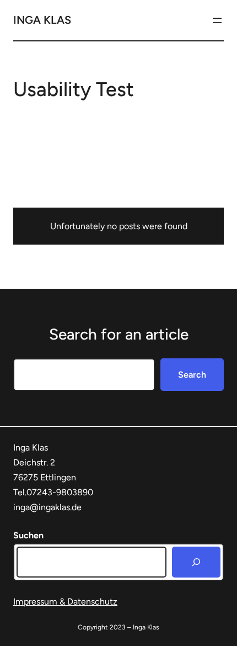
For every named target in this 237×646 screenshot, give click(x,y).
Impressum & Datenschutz (65, 601)
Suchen (28, 535)
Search (192, 374)
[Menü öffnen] (217, 20)
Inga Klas (42, 20)
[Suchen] (196, 562)
